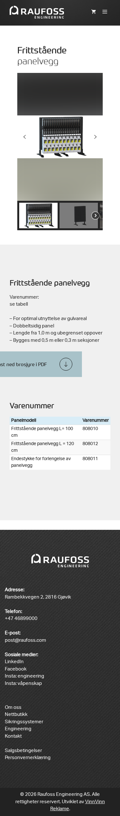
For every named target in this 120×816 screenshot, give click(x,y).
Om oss (13, 707)
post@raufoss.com (25, 640)
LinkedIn (14, 661)
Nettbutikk (16, 714)
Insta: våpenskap (23, 683)
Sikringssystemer (24, 721)
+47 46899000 (21, 618)
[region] (60, 151)
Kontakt (13, 736)
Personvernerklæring (28, 757)
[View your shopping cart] (93, 12)
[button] (24, 136)
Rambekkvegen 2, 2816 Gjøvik (38, 597)
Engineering (18, 728)
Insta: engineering (24, 676)
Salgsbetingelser (23, 750)
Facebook (16, 669)
